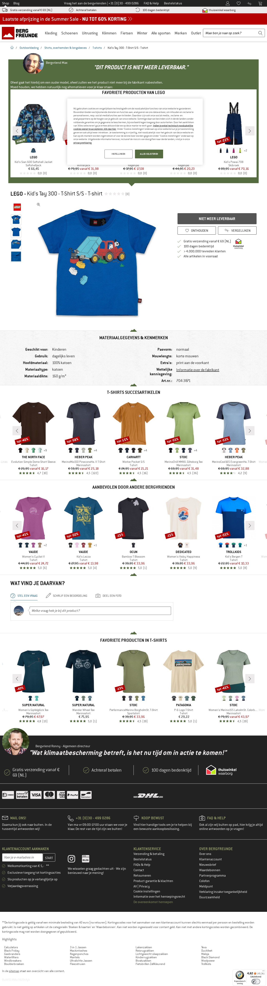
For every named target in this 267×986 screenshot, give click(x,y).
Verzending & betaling (149, 854)
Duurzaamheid (209, 897)
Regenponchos (79, 954)
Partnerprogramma (212, 875)
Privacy (144, 886)
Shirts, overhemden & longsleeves (65, 48)
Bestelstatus (143, 859)
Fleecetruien (77, 964)
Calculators (11, 947)
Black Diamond (210, 957)
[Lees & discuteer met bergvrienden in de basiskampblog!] (89, 860)
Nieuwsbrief (207, 865)
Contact (139, 870)
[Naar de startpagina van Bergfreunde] (21, 33)
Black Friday (11, 950)
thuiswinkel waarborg (222, 10)
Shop (5, 3)
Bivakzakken (143, 960)
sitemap (14, 971)
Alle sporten (160, 33)
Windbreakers (12, 960)
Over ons (205, 854)
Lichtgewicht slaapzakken (152, 954)
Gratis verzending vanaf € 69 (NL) (31, 10)
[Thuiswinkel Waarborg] (221, 770)
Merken (181, 33)
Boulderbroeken (14, 964)
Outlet (196, 33)
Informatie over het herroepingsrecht (159, 897)
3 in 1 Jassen (78, 947)
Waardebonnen (209, 870)
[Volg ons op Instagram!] (74, 860)
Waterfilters (11, 957)
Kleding (51, 33)
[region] (135, 132)
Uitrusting (90, 33)
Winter (142, 33)
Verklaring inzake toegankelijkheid (223, 892)
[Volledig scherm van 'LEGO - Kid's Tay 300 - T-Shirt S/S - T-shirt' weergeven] (38, 204)
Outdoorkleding (29, 48)
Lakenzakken (144, 947)
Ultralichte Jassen (81, 960)
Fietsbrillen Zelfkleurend (150, 964)
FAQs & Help (142, 865)
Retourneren (142, 875)
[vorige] (17, 130)
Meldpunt (206, 886)
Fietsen (127, 33)
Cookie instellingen (147, 891)
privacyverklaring (82, 142)
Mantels (75, 957)
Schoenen (69, 33)
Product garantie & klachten (153, 881)
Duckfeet (206, 950)
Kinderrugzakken (146, 957)
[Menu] (263, 971)
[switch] (256, 981)
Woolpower (208, 960)
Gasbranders (12, 954)
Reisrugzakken (145, 950)
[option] (98, 263)
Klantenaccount (210, 859)
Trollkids (206, 964)
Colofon (204, 881)
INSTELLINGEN (118, 154)
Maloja (205, 954)
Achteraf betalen (86, 10)
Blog (16, 3)
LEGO (16, 193)
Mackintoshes (78, 950)
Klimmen (109, 33)
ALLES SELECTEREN (149, 154)
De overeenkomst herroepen (153, 902)
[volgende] (249, 130)
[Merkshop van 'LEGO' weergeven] (17, 207)
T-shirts (97, 48)
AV (135, 886)
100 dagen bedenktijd (155, 10)
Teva (204, 947)
